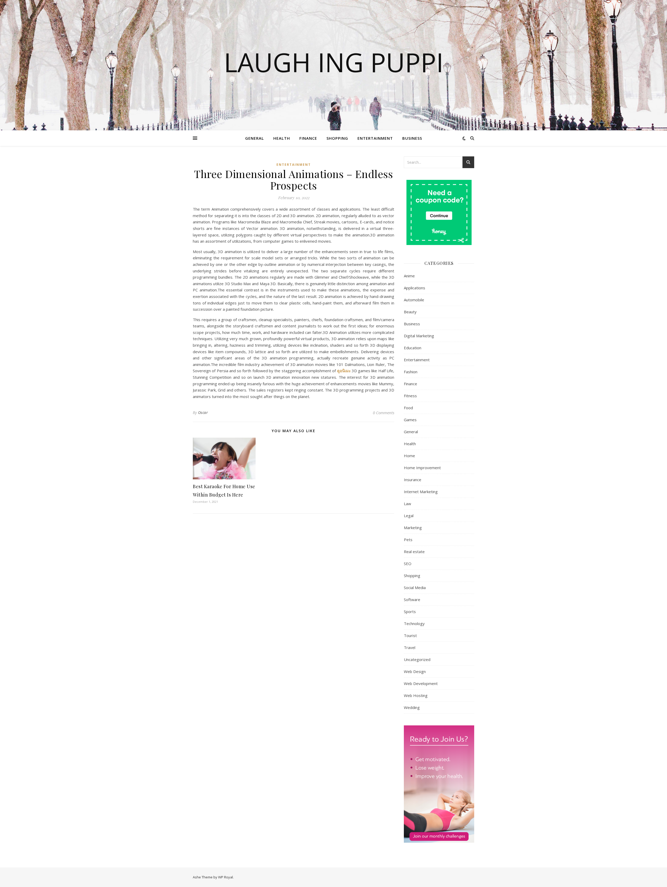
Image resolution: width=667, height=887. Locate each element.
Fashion (410, 371)
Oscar (203, 412)
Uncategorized (417, 659)
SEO (407, 563)
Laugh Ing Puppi (333, 62)
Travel (409, 647)
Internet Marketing (421, 491)
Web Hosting (416, 695)
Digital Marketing (419, 335)
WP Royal (225, 877)
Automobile (414, 299)
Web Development (421, 683)
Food (408, 407)
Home (409, 455)
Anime (409, 275)
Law (407, 503)
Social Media (415, 587)
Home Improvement (422, 467)
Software (412, 599)
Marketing (413, 527)
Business (412, 138)
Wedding (412, 707)
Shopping (337, 138)
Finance (308, 138)
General (254, 138)
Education (412, 347)
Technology (414, 623)
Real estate (414, 551)
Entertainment (375, 138)
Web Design (415, 671)
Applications (414, 287)
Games (410, 419)
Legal (408, 515)
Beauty (410, 311)
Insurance (412, 479)
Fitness (410, 395)
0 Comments (383, 412)
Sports (410, 611)
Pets (408, 539)
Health (281, 138)
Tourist (410, 635)
